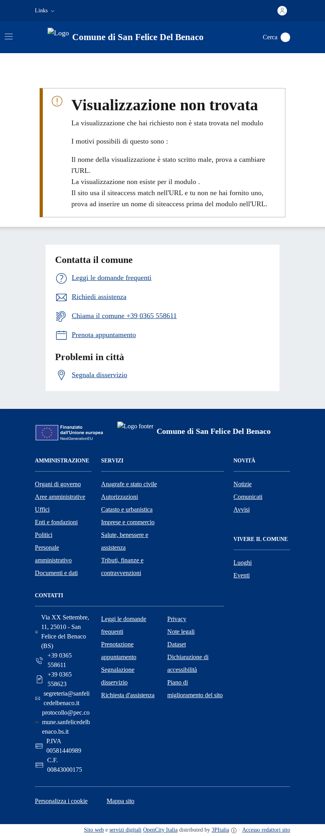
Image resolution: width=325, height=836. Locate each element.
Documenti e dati (56, 572)
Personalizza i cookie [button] (61, 801)
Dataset (176, 644)
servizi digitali (125, 830)
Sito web (94, 830)
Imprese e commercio (128, 522)
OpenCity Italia (160, 830)
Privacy (176, 618)
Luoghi (242, 562)
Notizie (242, 484)
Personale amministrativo (53, 554)
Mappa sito (120, 801)
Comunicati (247, 496)
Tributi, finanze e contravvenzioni (122, 566)
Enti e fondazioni (56, 522)
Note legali (181, 631)
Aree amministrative (60, 496)
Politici (43, 534)
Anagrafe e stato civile (129, 484)
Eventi (241, 575)
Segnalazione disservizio (117, 676)
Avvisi (241, 509)
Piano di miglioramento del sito (195, 688)
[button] (45, 11)
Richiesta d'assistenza (128, 695)
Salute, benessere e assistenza (124, 541)
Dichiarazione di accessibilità (187, 663)
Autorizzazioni (119, 496)
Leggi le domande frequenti (123, 625)
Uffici (42, 509)
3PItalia (220, 830)
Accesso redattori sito (266, 830)
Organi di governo (58, 484)
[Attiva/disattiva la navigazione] (8, 36)
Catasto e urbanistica (127, 509)
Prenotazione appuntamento (118, 650)
